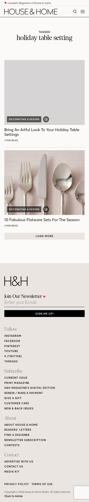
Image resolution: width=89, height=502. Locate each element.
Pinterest (12, 346)
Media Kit (11, 471)
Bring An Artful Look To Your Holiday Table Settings (41, 132)
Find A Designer (17, 434)
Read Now (11, 140)
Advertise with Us (18, 461)
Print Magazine (16, 382)
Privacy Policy (16, 484)
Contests (12, 445)
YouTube (11, 351)
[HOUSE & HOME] (30, 12)
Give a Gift (13, 398)
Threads (11, 361)
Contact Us (13, 466)
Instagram (12, 335)
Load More (44, 236)
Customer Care (16, 403)
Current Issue (15, 377)
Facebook (12, 341)
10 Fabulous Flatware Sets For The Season (41, 219)
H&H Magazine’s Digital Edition (29, 387)
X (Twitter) (13, 356)
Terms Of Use (42, 484)
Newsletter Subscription (25, 440)
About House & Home (21, 424)
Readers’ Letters (17, 429)
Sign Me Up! (44, 313)
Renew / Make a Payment (23, 393)
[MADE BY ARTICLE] (13, 496)
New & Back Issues (18, 408)
